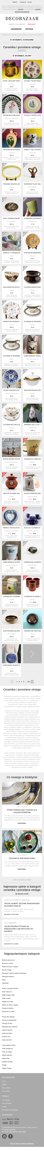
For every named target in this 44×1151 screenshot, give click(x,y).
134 (28, 682)
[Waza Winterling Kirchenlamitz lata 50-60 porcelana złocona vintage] (32, 378)
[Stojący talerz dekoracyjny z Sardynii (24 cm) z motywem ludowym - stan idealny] (32, 69)
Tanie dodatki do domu (8, 1045)
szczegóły (20, 9)
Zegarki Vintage (6, 1068)
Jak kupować (6, 1100)
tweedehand (33, 221)
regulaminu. (12, 1129)
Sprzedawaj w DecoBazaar (10, 1110)
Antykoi (11, 187)
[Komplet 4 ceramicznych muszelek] (11, 241)
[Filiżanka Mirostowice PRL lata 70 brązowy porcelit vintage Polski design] (32, 275)
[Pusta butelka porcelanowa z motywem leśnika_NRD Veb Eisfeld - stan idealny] (11, 138)
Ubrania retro (6, 1058)
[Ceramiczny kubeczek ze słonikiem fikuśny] (32, 447)
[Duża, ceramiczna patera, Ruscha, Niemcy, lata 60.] (11, 206)
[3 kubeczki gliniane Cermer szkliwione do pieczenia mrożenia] (32, 585)
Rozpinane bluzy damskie (9, 1027)
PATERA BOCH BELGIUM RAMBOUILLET (16, 115)
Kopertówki (5, 983)
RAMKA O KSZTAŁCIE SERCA (13, 528)
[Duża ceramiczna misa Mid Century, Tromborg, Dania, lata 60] (11, 619)
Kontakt (4, 1106)
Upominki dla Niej (7, 1061)
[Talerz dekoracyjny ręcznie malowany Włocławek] (11, 378)
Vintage (4, 1065)
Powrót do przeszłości (12, 531)
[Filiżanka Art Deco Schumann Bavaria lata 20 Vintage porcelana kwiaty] (11, 413)
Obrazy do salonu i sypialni (10, 1005)
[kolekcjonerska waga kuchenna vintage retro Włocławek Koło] (32, 481)
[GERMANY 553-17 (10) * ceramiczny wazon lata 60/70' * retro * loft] (32, 413)
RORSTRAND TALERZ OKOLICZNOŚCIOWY (18, 665)
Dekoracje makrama (8, 976)
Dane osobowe (6, 1088)
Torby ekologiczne (7, 1048)
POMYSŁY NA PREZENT (17, 24)
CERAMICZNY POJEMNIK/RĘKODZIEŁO (16, 596)
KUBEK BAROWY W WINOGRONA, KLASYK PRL (19, 562)
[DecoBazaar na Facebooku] (10, 1136)
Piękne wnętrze (32, 496)
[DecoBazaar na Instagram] (4, 1136)
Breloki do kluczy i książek (10, 966)
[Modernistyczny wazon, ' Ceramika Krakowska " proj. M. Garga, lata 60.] (32, 172)
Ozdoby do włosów (7, 1008)
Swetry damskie (7, 1040)
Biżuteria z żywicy (7, 963)
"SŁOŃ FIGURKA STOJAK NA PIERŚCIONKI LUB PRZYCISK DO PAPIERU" (18, 928)
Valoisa (32, 462)
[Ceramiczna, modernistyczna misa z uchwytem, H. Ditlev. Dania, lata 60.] (32, 550)
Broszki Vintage (6, 970)
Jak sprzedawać (7, 1103)
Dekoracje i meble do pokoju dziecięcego (14, 973)
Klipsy (4, 980)
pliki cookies (22, 1131)
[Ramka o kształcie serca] (11, 516)
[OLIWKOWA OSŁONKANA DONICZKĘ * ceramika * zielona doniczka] (32, 206)
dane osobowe (13, 1131)
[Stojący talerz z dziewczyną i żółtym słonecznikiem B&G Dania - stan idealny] (32, 103)
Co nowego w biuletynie (22, 777)
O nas (4, 1081)
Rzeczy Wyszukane (11, 462)
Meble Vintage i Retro (8, 995)
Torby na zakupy (7, 1052)
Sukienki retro (6, 1036)
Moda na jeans (6, 998)
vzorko (11, 256)
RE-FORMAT (32, 187)
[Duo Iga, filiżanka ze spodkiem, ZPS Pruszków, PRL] (32, 516)
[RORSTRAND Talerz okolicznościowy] (11, 653)
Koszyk (30, 2)
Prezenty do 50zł (7, 1023)
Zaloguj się (23, 2)
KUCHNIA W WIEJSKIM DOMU (22, 858)
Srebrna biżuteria (7, 1033)
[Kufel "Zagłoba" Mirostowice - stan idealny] (11, 69)
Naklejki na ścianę (7, 1001)
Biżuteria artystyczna (8, 960)
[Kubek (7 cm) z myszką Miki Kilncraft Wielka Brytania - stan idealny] (32, 138)
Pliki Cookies (6, 1091)
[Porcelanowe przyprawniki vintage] (11, 447)
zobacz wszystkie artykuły (22, 880)
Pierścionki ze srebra (8, 1011)
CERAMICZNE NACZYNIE (32, 631)
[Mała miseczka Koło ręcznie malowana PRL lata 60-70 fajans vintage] (11, 275)
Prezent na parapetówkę (9, 1020)
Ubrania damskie (7, 1055)
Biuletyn (4, 1084)
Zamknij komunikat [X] (22, 12)
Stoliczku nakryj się (11, 118)
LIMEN (11, 599)
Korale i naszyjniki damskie (10, 988)
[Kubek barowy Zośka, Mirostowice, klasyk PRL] (32, 344)
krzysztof (11, 84)
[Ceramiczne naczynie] (32, 619)
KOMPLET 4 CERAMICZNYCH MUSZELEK (17, 253)
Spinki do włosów (7, 1030)
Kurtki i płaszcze (7, 992)
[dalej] (32, 653)
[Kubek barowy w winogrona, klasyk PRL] (11, 550)
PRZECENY (31, 24)
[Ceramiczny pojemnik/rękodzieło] (11, 585)
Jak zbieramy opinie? (22, 893)
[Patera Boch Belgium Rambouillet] (11, 103)
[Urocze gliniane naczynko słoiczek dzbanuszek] (11, 481)
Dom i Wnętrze (22, 806)
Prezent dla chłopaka (8, 1017)
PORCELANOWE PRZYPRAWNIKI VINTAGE (17, 459)
